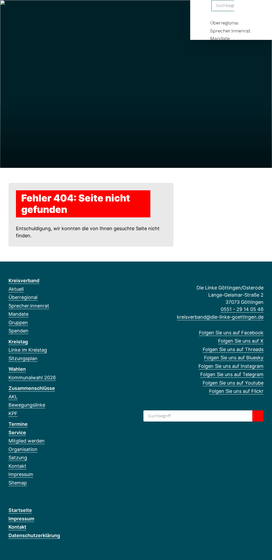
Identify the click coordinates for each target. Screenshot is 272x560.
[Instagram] (46, 11)
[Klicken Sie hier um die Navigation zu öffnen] (261, 11)
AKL (13, 396)
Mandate (220, 38)
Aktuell (16, 289)
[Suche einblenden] (245, 11)
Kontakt (17, 466)
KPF (13, 413)
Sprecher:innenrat (230, 30)
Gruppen (18, 322)
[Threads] (29, 11)
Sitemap (17, 483)
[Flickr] (72, 11)
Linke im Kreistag (27, 350)
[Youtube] (63, 11)
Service (17, 432)
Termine (18, 424)
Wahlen (17, 369)
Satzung (17, 457)
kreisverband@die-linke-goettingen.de (220, 317)
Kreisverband (23, 280)
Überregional (224, 23)
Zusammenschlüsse (31, 388)
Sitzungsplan (22, 358)
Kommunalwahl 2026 (32, 377)
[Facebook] (11, 11)
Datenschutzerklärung (34, 535)
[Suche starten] (258, 416)
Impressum (20, 474)
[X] (20, 11)
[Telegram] (55, 11)
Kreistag (18, 341)
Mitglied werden (26, 441)
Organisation (22, 449)
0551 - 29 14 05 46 (242, 309)
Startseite (20, 510)
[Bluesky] (37, 11)
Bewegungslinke (26, 405)
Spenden (18, 331)
